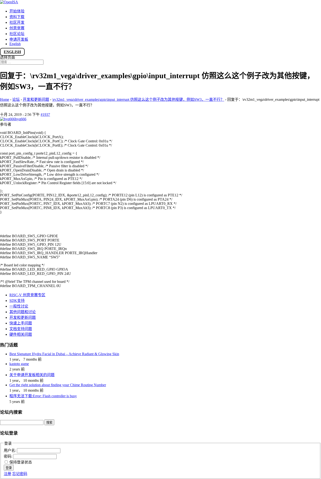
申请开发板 (18, 39)
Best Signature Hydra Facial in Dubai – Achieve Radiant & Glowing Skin (64, 354)
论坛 (16, 99)
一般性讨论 (18, 306)
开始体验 (16, 11)
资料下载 (16, 17)
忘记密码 (19, 474)
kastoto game (19, 364)
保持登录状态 (20, 462)
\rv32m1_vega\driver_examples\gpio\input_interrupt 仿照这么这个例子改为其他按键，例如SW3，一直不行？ (138, 99)
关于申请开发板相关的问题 (32, 375)
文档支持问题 (20, 329)
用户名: (10, 450)
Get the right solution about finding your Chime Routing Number (57, 385)
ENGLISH (12, 52)
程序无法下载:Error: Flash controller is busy (43, 396)
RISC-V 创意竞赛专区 (27, 295)
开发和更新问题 (36, 99)
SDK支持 (17, 301)
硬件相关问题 (20, 334)
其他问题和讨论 (22, 312)
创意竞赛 (16, 28)
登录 (9, 468)
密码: (8, 456)
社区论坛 (16, 34)
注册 (7, 474)
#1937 (45, 115)
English (15, 44)
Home (4, 99)
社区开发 (16, 22)
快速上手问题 (20, 323)
